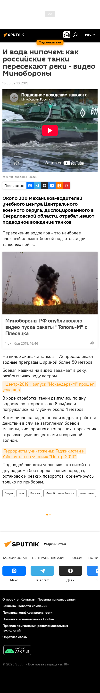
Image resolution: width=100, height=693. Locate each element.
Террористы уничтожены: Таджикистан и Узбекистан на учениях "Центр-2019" (44, 453)
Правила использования (56, 599)
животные (87, 493)
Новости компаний (32, 606)
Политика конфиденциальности (27, 612)
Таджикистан (14, 557)
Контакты (28, 599)
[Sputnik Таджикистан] (14, 36)
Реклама (9, 606)
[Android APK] (17, 650)
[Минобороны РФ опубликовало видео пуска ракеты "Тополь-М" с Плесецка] (50, 283)
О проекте (10, 599)
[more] (92, 343)
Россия (35, 493)
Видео (9, 493)
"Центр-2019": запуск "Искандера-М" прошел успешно (49, 386)
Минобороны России (60, 493)
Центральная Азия (49, 557)
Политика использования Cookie (28, 619)
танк (22, 493)
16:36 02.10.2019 (15, 83)
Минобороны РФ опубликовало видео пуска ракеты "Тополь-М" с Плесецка (46, 326)
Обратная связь (14, 637)
